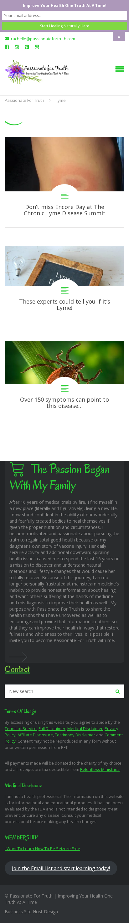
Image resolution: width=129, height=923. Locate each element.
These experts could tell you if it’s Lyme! (64, 283)
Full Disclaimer (52, 728)
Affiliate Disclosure (35, 735)
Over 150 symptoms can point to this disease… (64, 380)
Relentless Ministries (100, 769)
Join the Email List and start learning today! (61, 868)
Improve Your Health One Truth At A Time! (64, 5)
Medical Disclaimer (85, 728)
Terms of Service (21, 728)
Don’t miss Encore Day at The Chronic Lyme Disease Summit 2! (64, 182)
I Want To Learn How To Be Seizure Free (42, 848)
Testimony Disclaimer (75, 735)
